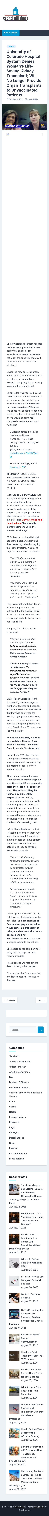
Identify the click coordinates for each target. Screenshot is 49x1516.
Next (41, 1000)
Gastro (12, 1106)
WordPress (20, 1507)
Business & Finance (19, 1082)
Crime (12, 1101)
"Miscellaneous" (17, 1066)
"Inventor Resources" (20, 1061)
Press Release (16, 1158)
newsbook (39, 1507)
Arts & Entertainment (19, 1072)
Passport (13, 1148)
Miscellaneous (16, 1137)
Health (12, 1111)
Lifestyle (13, 1132)
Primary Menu (10, 32)
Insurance (14, 1122)
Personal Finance (18, 1153)
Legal (12, 1127)
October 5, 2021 (18, 467)
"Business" (15, 1056)
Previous (9, 1000)
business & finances (19, 1087)
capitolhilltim (32, 99)
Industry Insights (17, 1117)
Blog (11, 1077)
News (11, 46)
